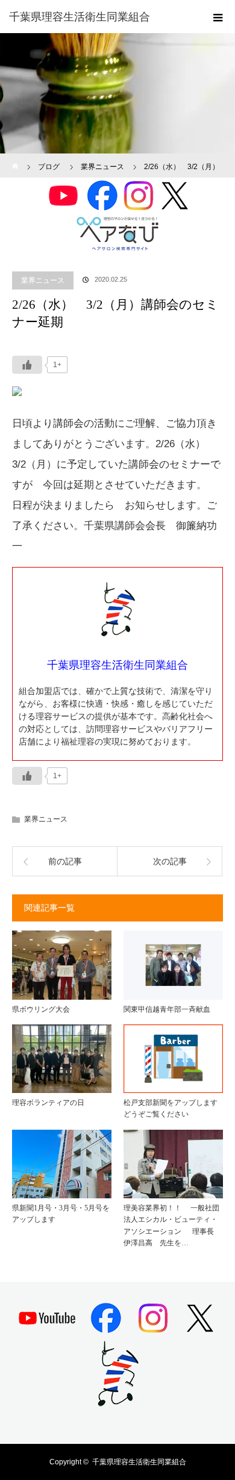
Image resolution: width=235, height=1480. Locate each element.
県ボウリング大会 (41, 1009)
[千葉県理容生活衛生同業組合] (99, 17)
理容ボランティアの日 (48, 1102)
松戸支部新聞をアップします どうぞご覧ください (173, 1108)
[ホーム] (16, 158)
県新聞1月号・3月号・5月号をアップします (61, 1214)
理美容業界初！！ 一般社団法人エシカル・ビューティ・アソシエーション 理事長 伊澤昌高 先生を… (172, 1225)
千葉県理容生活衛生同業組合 (139, 1462)
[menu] (218, 17)
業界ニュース (42, 280)
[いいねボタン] (27, 365)
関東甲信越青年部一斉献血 (167, 1009)
